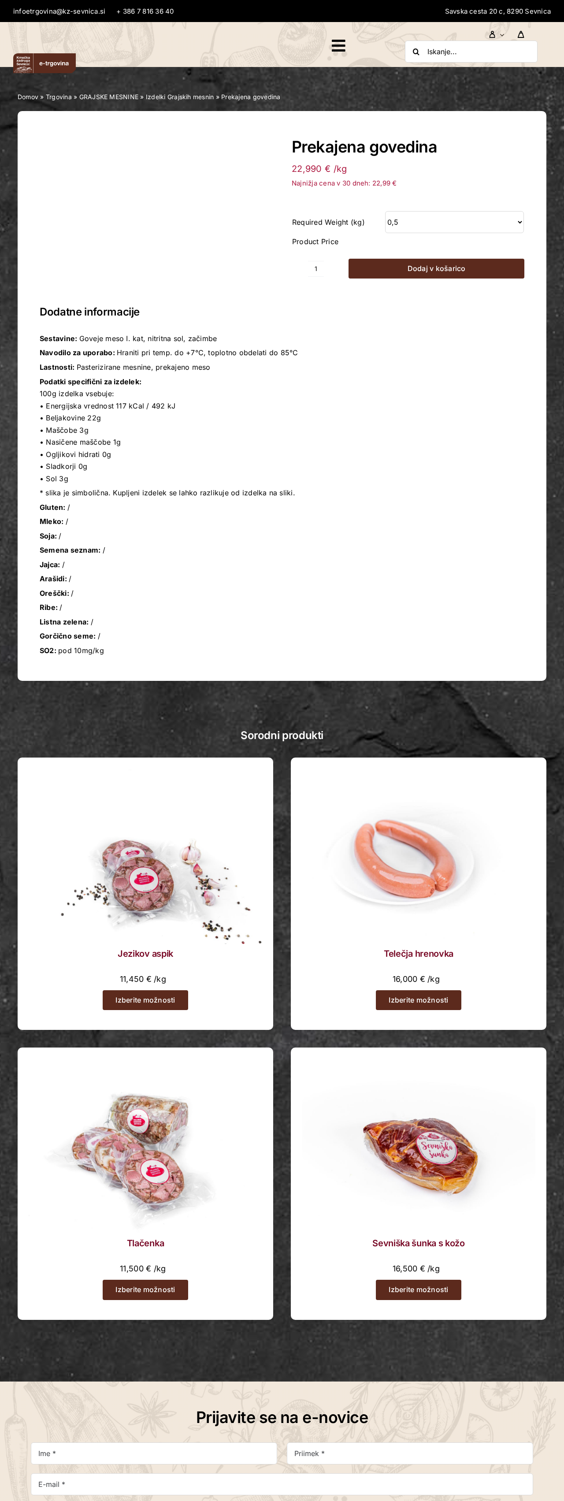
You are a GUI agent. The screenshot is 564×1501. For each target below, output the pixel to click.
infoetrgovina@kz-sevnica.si (59, 11)
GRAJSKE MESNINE (109, 96)
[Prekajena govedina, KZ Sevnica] (156, 210)
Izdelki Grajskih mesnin (180, 96)
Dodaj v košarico (437, 268)
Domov (28, 96)
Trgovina (59, 96)
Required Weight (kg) (328, 222)
